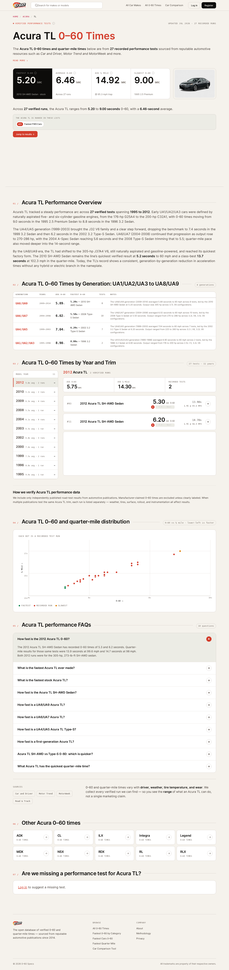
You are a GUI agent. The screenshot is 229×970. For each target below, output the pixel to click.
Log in (194, 5)
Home (15, 16)
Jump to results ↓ (25, 134)
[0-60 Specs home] (19, 5)
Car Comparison (174, 5)
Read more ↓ (20, 60)
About (139, 928)
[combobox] (67, 5)
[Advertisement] (106, 164)
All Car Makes (133, 5)
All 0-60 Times (153, 5)
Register (209, 5)
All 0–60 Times (101, 928)
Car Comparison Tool (104, 948)
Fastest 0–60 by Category (107, 933)
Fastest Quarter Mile (104, 943)
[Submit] (37, 5)
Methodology (143, 933)
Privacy (140, 938)
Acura (26, 16)
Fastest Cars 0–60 (103, 938)
